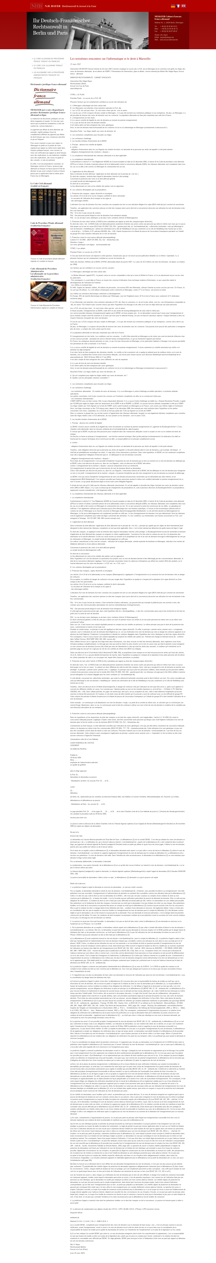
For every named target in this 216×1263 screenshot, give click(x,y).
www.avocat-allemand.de (169, 40)
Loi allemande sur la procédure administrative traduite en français (49, 75)
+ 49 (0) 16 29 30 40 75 (169, 29)
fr (178, 6)
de (173, 6)
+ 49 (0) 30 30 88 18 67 (168, 26)
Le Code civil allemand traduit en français (48, 67)
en (184, 6)
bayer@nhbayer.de (167, 37)
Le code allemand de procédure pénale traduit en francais (49, 60)
